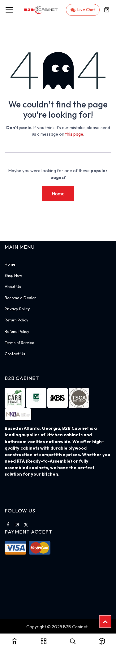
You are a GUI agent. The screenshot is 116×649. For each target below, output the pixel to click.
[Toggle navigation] (9, 10)
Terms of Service (19, 342)
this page (74, 134)
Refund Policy (17, 331)
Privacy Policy (17, 308)
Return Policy (16, 319)
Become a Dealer (20, 297)
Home (58, 193)
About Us (13, 286)
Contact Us (15, 353)
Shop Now (13, 275)
